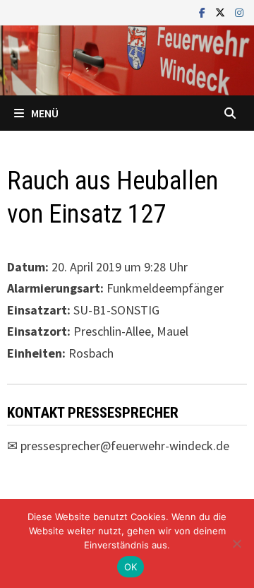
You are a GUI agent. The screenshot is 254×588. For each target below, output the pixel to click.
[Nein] (236, 543)
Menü (45, 113)
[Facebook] (203, 12)
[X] (221, 12)
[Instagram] (239, 12)
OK (131, 566)
